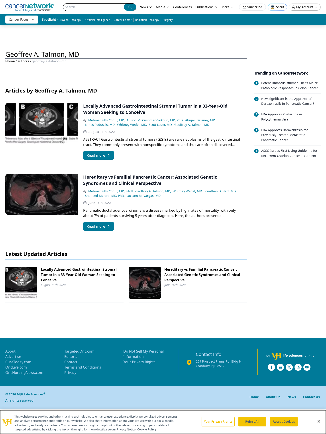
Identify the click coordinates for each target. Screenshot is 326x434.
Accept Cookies (284, 422)
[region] (163, 422)
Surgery (168, 20)
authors (23, 61)
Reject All (252, 422)
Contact (70, 361)
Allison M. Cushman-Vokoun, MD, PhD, (155, 120)
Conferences (182, 7)
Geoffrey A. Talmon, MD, (153, 191)
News (144, 7)
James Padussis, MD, (100, 124)
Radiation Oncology (147, 20)
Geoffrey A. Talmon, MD (191, 124)
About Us (273, 397)
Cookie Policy (146, 429)
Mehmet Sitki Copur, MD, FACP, (111, 191)
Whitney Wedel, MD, (132, 124)
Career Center (123, 20)
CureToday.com (18, 361)
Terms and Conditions (82, 367)
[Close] (319, 421)
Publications (204, 7)
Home (10, 61)
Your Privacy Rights (139, 361)
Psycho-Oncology (70, 20)
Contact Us (311, 397)
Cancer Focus (19, 19)
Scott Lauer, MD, (161, 124)
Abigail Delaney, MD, (200, 120)
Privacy (70, 372)
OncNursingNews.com (24, 372)
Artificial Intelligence (97, 20)
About (10, 351)
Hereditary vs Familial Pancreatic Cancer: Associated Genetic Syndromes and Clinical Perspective (202, 274)
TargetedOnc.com (79, 351)
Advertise (13, 356)
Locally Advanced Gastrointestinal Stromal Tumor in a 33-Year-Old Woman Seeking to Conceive (79, 274)
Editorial (71, 356)
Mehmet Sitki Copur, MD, (106, 120)
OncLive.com (16, 367)
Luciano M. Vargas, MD (143, 195)
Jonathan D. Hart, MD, (220, 191)
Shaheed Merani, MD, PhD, (105, 195)
